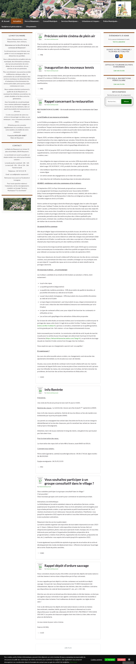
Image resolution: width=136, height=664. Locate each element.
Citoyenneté (31, 26)
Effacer (126, 101)
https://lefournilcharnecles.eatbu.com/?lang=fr (63, 338)
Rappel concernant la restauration (69, 101)
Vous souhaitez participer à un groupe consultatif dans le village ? (69, 481)
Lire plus (68, 648)
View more (73, 662)
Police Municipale (110, 21)
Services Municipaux (69, 21)
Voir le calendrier (119, 42)
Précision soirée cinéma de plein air (70, 36)
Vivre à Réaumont (32, 21)
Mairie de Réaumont (52, 39)
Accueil (6, 21)
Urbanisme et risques (90, 21)
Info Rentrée (54, 389)
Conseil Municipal (50, 21)
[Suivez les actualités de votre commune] (121, 56)
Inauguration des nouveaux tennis (69, 67)
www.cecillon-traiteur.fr (46, 326)
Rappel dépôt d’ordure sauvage (67, 565)
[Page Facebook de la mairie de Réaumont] (117, 56)
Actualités (17, 21)
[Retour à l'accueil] (68, 9)
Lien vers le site (119, 71)
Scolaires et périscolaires (12, 26)
